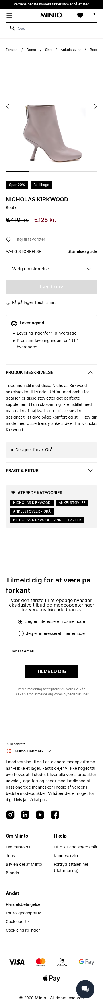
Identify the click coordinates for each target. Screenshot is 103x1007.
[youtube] (40, 815)
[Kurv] (94, 15)
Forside (11, 50)
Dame (31, 50)
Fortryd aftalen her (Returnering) (71, 868)
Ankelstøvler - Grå (32, 511)
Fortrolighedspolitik (23, 913)
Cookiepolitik (18, 922)
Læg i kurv (51, 286)
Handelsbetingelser (24, 905)
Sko (48, 50)
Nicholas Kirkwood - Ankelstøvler (47, 520)
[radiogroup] (51, 627)
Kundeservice (66, 856)
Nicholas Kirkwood (37, 199)
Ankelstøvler (71, 50)
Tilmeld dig (51, 671)
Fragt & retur (22, 470)
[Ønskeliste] (80, 15)
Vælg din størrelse (30, 268)
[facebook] (55, 815)
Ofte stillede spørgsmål (75, 847)
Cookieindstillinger (23, 930)
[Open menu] (9, 15)
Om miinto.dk (18, 847)
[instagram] (10, 815)
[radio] (20, 621)
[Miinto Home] (51, 15)
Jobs (10, 856)
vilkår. (80, 689)
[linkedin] (25, 815)
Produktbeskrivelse (29, 372)
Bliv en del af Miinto (24, 865)
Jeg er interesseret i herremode (55, 634)
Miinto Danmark (29, 751)
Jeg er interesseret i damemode (55, 622)
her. (86, 694)
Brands (12, 873)
